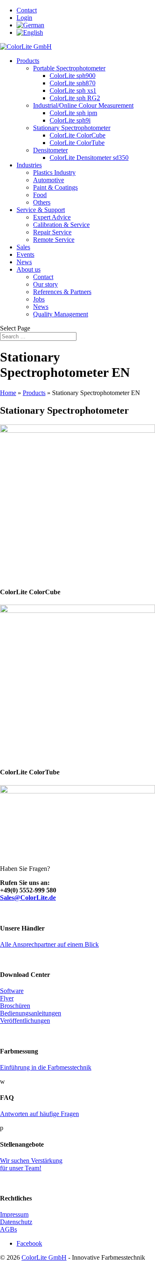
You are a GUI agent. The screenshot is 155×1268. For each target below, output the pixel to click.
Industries (29, 165)
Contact (27, 10)
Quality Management (60, 314)
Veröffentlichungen (25, 1020)
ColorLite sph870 (72, 83)
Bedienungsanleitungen (30, 1013)
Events (25, 254)
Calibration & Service (61, 224)
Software (12, 990)
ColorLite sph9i (70, 120)
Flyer (7, 998)
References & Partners (62, 291)
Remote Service (53, 239)
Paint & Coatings (55, 187)
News (24, 261)
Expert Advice (52, 217)
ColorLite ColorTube (77, 142)
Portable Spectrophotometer (69, 68)
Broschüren (15, 1005)
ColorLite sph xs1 (73, 90)
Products (28, 60)
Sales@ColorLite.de (28, 897)
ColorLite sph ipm (73, 112)
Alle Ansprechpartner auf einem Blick (49, 944)
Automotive (48, 179)
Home (8, 392)
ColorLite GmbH (44, 1257)
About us (29, 269)
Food (40, 194)
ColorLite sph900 (72, 75)
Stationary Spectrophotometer (71, 127)
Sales (23, 247)
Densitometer (50, 150)
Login (24, 17)
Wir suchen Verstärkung (31, 1160)
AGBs (8, 1229)
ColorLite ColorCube (77, 135)
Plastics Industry (54, 172)
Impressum (14, 1214)
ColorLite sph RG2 (75, 97)
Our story (45, 284)
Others (41, 202)
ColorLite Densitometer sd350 (89, 157)
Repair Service (52, 232)
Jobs (39, 299)
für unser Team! (20, 1168)
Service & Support (41, 209)
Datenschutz (16, 1221)
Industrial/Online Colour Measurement (83, 105)
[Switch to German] (30, 25)
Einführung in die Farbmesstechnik (45, 1067)
